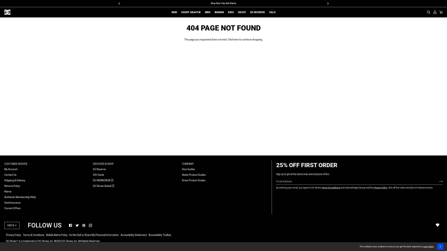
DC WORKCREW (103, 180)
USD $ (10, 225)
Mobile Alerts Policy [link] (57, 235)
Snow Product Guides (194, 180)
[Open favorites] (437, 225)
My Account (10, 169)
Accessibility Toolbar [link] (160, 235)
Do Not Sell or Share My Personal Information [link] (94, 235)
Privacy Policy (380, 188)
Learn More (428, 246)
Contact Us (10, 174)
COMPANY (188, 163)
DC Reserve (99, 169)
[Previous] (119, 3)
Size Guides (188, 169)
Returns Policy (12, 186)
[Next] (328, 3)
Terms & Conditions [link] (33, 235)
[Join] (438, 181)
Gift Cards (98, 174)
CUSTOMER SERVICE (16, 163)
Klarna (7, 191)
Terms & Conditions (330, 188)
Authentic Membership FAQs (20, 197)
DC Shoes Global (103, 186)
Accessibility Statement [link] (134, 235)
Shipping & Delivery (14, 180)
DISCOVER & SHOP (103, 163)
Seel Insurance (12, 202)
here (236, 39)
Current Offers (12, 208)
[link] (70, 225)
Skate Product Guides (194, 174)
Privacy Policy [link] (13, 235)
